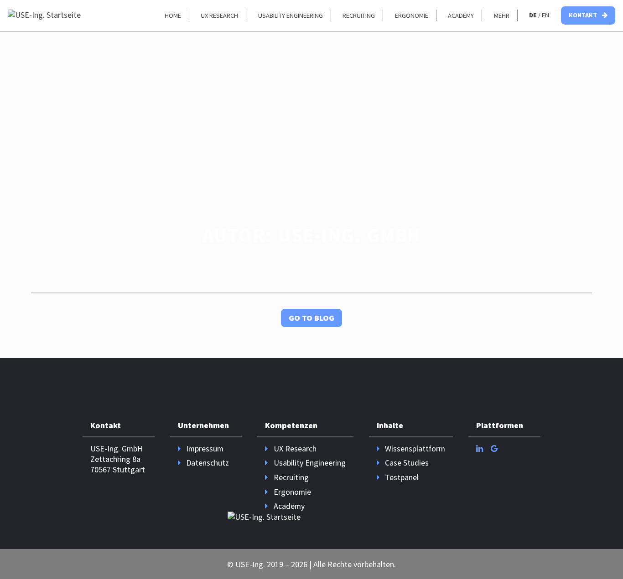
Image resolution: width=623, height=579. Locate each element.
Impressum (204, 448)
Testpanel (402, 477)
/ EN (539, 15)
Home (173, 15)
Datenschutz (207, 462)
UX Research (219, 15)
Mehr (501, 15)
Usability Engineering (290, 15)
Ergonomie (411, 15)
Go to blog (311, 318)
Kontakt (583, 15)
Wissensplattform (415, 448)
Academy (461, 15)
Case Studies (407, 462)
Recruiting (359, 15)
